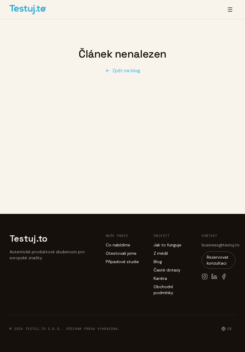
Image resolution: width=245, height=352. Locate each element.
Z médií (161, 253)
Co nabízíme (118, 245)
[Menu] (230, 9)
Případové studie (122, 261)
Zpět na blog (126, 70)
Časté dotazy (167, 270)
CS (229, 329)
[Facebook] (224, 277)
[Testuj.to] (28, 9)
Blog (158, 261)
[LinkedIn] (214, 277)
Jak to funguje (167, 245)
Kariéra (160, 278)
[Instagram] (205, 277)
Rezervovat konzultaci (218, 260)
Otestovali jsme (121, 253)
